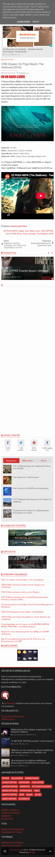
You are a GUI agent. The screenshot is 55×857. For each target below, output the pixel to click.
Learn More (23, 22)
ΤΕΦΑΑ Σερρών (8, 719)
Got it (36, 22)
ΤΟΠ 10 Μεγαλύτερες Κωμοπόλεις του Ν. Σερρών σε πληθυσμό (25, 617)
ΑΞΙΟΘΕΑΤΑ (24, 798)
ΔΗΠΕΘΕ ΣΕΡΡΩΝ (9, 786)
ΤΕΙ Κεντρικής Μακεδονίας (12, 716)
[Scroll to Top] (50, 851)
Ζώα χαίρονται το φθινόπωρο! (26, 477)
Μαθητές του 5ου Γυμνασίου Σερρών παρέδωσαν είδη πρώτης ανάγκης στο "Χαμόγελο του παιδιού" (32, 752)
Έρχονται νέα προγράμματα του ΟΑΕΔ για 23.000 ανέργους (25, 632)
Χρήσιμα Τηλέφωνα (10, 810)
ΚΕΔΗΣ (29, 794)
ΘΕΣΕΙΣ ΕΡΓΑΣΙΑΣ (9, 790)
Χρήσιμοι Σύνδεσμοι (10, 813)
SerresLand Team (19, 226)
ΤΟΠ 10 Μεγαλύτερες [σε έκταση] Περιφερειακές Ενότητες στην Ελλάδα (24, 598)
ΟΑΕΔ (36, 790)
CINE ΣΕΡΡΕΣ (47, 230)
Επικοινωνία (7, 819)
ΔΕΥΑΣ (38, 794)
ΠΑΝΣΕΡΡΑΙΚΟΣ (31, 778)
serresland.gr (9, 703)
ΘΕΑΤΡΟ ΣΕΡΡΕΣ (9, 794)
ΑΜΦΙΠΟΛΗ (25, 786)
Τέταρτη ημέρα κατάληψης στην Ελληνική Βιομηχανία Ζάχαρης (27, 605)
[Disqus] (27, 323)
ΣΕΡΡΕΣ (5, 778)
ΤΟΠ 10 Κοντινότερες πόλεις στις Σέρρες (20, 592)
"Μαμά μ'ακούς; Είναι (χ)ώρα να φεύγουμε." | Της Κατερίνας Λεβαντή (31, 730)
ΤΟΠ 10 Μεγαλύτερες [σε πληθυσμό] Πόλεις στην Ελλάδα (32, 467)
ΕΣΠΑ (21, 794)
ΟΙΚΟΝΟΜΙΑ (24, 782)
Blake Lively (35, 230)
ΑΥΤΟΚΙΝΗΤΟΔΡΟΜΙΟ (41, 786)
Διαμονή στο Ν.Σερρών (11, 845)
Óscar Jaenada (29, 233)
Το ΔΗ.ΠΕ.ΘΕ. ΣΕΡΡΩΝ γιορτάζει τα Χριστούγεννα (32, 741)
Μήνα (43, 460)
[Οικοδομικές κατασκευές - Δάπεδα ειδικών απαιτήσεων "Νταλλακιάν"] (27, 36)
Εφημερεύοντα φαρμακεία (12, 829)
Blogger (32, 852)
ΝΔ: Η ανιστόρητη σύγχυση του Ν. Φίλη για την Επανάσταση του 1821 (23, 639)
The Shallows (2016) (45, 233)
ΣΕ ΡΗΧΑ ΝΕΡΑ (10, 230)
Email (22, 76)
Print (13, 76)
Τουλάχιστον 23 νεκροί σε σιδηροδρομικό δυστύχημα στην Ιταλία (31, 511)
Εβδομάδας (27, 460)
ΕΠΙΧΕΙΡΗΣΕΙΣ (26, 790)
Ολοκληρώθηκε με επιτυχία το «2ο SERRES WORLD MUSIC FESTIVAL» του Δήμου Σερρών (25, 625)
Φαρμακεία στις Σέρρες (11, 832)
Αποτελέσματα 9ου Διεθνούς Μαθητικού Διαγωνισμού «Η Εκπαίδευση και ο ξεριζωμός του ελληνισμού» (30, 762)
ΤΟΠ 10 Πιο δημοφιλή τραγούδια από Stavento (22, 611)
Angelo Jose (23, 230)
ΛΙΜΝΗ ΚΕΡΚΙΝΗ (9, 798)
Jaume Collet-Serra (13, 233)
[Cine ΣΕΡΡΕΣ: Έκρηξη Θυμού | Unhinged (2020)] (27, 268)
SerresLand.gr (15, 849)
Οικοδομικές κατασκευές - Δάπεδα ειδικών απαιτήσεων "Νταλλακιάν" (23, 50)
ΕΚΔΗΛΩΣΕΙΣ (17, 778)
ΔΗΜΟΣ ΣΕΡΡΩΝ (9, 782)
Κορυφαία (11, 460)
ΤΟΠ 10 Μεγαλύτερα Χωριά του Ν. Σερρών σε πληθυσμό (32, 500)
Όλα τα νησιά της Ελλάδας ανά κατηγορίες (31, 488)
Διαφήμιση (6, 816)
